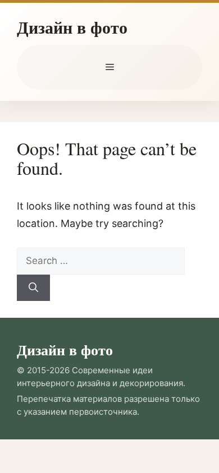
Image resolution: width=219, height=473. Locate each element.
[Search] (33, 288)
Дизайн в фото (72, 27)
